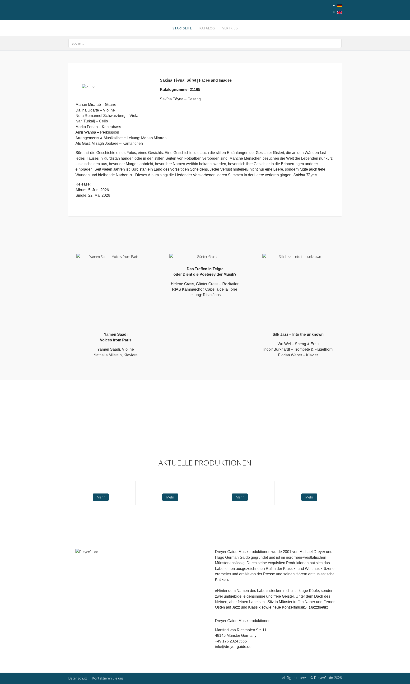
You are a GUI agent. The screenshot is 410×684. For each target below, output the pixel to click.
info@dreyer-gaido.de (233, 647)
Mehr (101, 497)
